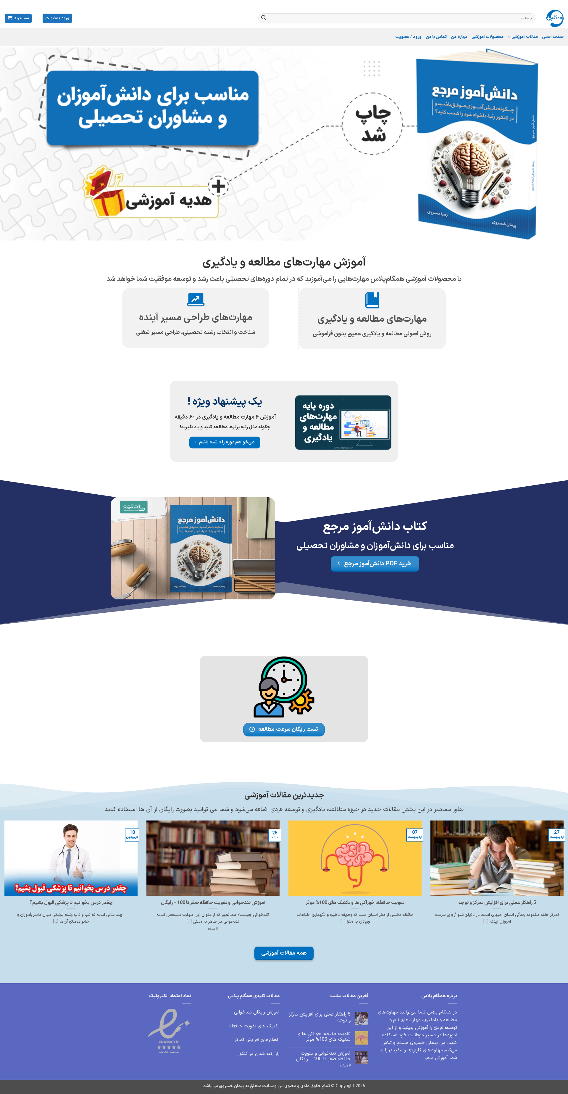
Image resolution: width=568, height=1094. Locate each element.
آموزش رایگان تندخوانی (257, 1012)
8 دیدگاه (340, 1066)
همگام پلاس (439, 1012)
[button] (57, 18)
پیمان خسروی (424, 1042)
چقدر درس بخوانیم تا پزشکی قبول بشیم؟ (71, 903)
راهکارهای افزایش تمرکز (257, 1039)
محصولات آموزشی (488, 37)
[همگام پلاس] (554, 18)
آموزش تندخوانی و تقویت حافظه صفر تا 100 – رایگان (213, 903)
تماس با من (436, 37)
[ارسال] (264, 18)
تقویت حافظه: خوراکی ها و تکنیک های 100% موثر (355, 903)
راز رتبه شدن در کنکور (259, 1053)
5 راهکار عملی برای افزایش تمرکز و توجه (497, 903)
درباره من (459, 37)
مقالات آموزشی (524, 37)
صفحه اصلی (553, 37)
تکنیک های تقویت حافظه (254, 1026)
